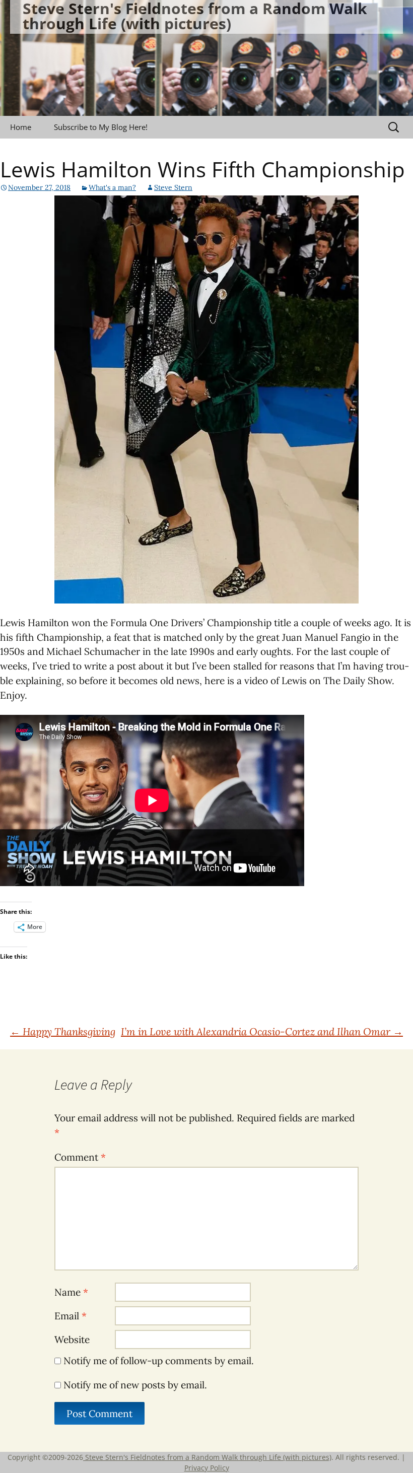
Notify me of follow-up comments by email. (158, 1361)
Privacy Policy (206, 1467)
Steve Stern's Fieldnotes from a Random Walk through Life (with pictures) (207, 1457)
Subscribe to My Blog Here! (101, 127)
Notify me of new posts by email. (135, 1385)
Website (72, 1339)
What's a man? (112, 187)
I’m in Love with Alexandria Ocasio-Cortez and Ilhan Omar (262, 1031)
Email (70, 1316)
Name (71, 1292)
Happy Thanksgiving (62, 1031)
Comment (80, 1157)
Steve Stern (173, 187)
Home (20, 127)
